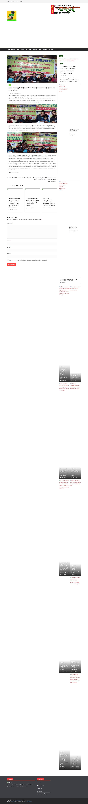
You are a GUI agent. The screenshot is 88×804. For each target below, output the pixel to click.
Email (9, 247)
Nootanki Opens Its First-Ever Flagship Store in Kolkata (75, 376)
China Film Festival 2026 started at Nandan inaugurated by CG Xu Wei (74, 131)
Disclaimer (39, 791)
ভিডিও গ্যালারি (51, 49)
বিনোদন (40, 49)
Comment (10, 223)
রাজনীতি (22, 49)
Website (9, 253)
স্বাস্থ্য (30, 49)
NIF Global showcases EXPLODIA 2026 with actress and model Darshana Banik (68, 69)
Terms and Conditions (42, 793)
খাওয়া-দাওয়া (35, 49)
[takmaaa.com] (8, 49)
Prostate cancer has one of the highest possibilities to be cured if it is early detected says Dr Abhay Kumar (14, 203)
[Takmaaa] (65, 5)
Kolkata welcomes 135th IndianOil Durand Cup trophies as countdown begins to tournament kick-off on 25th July (64, 372)
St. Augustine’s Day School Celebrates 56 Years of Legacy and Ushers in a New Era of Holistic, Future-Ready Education (64, 567)
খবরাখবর (18, 49)
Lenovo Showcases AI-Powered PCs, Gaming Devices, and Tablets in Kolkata (64, 666)
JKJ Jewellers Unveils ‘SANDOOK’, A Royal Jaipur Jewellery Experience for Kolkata (73, 228)
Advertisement (40, 785)
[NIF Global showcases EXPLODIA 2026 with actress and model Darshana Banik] (70, 60)
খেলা (26, 49)
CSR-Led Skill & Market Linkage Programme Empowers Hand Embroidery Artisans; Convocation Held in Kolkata (75, 761)
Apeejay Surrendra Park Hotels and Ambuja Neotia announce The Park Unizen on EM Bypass (75, 665)
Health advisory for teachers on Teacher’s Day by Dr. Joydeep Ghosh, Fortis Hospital (32, 202)
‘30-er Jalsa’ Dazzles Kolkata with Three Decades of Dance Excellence (68, 280)
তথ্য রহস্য (45, 49)
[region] (65, 20)
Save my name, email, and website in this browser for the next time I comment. (28, 260)
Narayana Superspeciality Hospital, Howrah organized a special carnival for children (49, 202)
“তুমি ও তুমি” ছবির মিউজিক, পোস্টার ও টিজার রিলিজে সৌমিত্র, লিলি (20, 178)
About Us (39, 783)
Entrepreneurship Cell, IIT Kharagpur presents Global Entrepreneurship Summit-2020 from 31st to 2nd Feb (44, 179)
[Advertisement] (44, 38)
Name (9, 241)
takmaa (19, 93)
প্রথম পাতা (13, 49)
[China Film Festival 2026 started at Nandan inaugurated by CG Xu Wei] (63, 132)
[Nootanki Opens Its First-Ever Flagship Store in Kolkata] (75, 334)
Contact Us (39, 788)
